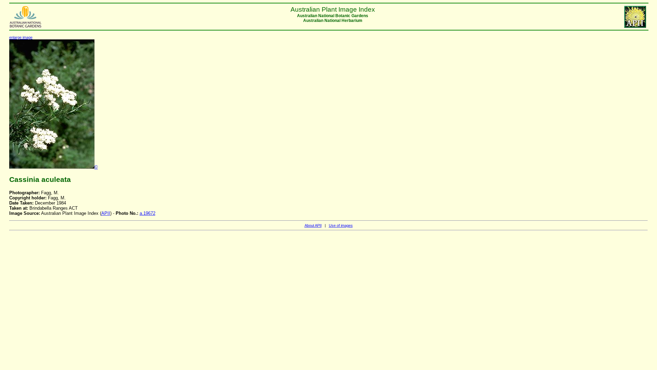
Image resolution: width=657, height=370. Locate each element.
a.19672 (147, 213)
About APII (313, 225)
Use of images (341, 225)
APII (105, 213)
